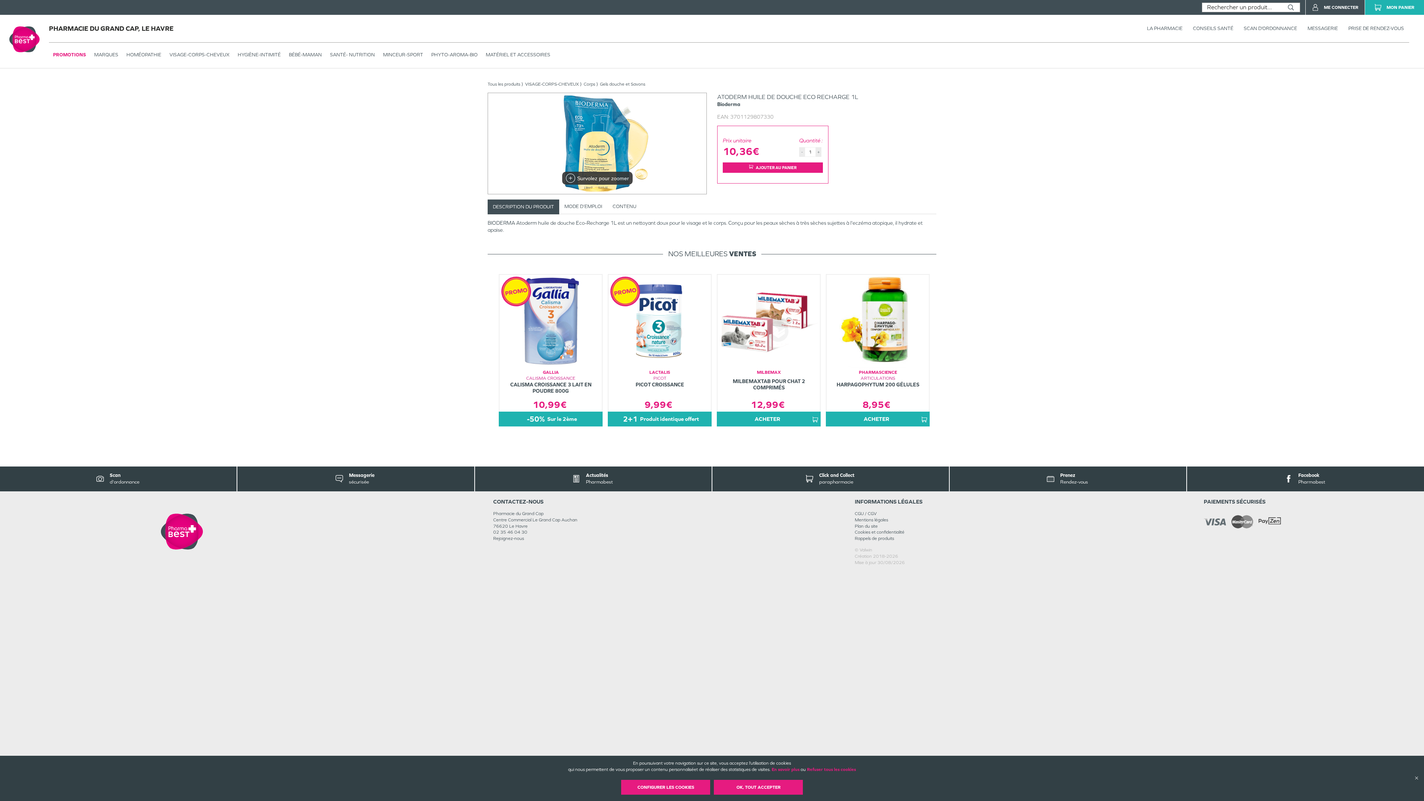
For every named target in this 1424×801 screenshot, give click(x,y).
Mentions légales (871, 520)
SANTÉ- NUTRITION (352, 54)
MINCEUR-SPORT (403, 54)
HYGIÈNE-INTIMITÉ (259, 54)
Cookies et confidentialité (879, 532)
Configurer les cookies (665, 787)
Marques (106, 54)
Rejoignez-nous (508, 538)
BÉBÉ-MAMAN (305, 54)
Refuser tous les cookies (831, 769)
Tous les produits (504, 84)
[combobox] (1242, 7)
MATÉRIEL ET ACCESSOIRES (518, 54)
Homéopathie (143, 54)
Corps (589, 84)
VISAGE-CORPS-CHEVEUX (199, 54)
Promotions (69, 54)
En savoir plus (786, 769)
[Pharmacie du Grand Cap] (182, 532)
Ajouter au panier (776, 167)
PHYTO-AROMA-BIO (454, 54)
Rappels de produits (874, 538)
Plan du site (866, 526)
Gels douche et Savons (622, 84)
